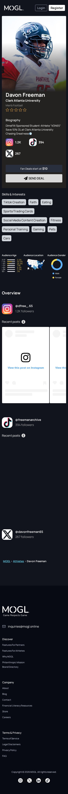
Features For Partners (13, 645)
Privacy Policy (9, 750)
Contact (6, 699)
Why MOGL (7, 656)
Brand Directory (10, 666)
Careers (6, 717)
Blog (4, 694)
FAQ (4, 756)
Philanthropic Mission (13, 662)
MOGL (6, 561)
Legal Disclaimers (11, 744)
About (5, 688)
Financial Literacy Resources (17, 705)
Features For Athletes (13, 650)
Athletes (18, 561)
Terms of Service (10, 738)
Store (5, 711)
